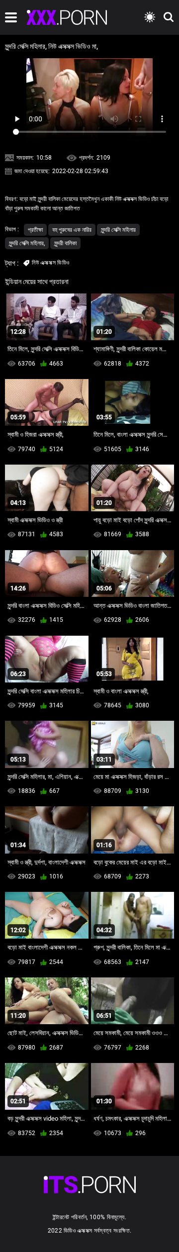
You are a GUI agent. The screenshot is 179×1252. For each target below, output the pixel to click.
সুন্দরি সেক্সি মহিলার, (27, 243)
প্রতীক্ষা (35, 229)
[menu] (11, 17)
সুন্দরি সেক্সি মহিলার (118, 229)
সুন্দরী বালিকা (65, 243)
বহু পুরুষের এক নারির (71, 229)
